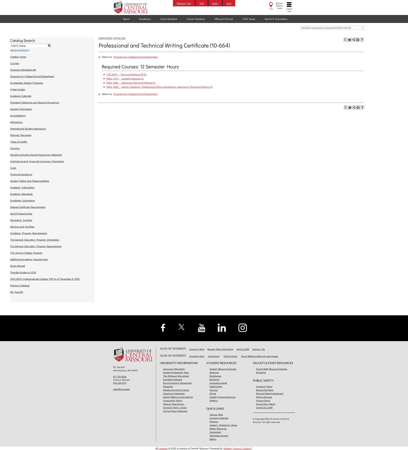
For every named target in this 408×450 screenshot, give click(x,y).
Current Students (196, 19)
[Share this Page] (353, 39)
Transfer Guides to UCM (23, 272)
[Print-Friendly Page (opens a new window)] (358, 39)
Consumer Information (174, 368)
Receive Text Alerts (264, 389)
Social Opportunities (21, 213)
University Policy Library (175, 407)
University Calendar (219, 418)
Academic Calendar (20, 96)
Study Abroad (17, 265)
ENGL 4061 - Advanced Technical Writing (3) (130, 82)
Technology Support (219, 435)
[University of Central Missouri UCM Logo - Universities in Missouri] (134, 7)
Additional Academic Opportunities (29, 259)
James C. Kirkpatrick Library (223, 425)
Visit (201, 3)
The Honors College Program (26, 252)
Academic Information (22, 187)
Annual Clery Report (265, 404)
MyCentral (214, 379)
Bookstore (214, 372)
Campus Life (258, 349)
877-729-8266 (120, 376)
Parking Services (264, 397)
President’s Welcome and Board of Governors (34, 102)
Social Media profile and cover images (259, 356)
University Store (196, 349)
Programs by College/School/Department (32, 76)
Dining (213, 393)
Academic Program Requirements (28, 233)
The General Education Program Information (34, 239)
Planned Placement (20, 135)
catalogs (163, 448)
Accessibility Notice (172, 400)
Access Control (263, 400)
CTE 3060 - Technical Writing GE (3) (126, 74)
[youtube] (201, 327)
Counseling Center (218, 382)
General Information (21, 109)
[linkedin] (222, 327)
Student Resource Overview (223, 368)
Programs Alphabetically (23, 69)
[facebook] (163, 327)
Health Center (216, 386)
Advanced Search (19, 50)
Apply (215, 3)
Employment (214, 356)
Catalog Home (18, 56)
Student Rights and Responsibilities (29, 181)
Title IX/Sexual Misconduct (176, 375)
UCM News (249, 19)
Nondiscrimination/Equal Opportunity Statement (36, 154)
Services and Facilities (22, 226)
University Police (264, 386)
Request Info (184, 3)
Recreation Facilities (21, 220)
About (126, 19)
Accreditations (18, 115)
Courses (14, 63)
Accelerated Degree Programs (26, 82)
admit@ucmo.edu (121, 389)
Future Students (168, 19)
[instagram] (242, 327)
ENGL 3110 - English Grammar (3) (125, 78)
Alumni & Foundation (276, 19)
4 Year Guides (17, 89)
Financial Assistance (21, 174)
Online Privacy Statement (175, 411)
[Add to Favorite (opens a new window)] (349, 39)
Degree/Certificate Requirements (27, 207)
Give (229, 3)
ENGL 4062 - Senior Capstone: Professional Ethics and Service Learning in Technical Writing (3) (159, 86)
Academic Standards (21, 194)
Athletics (214, 400)
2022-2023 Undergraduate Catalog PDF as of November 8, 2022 (45, 279)
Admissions (16, 122)
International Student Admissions (28, 128)
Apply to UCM (243, 349)
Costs (13, 167)
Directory (214, 421)
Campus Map (216, 414)
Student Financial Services (223, 397)
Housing (14, 148)
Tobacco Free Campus (173, 404)
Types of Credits (18, 141)
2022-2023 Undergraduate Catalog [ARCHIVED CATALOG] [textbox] (326, 27)
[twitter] (182, 326)
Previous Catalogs (20, 285)
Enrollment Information (22, 200)
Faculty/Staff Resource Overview (271, 368)
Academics (145, 19)
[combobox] (332, 28)
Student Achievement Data (176, 372)
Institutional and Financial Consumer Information (37, 161)
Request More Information (220, 349)
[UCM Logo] (134, 354)
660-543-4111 (119, 382)
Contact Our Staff (264, 407)
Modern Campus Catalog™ (238, 448)
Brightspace (215, 375)
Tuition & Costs (230, 356)
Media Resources (218, 428)
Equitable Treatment (172, 379)
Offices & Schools (223, 19)
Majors (213, 439)
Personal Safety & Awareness (269, 393)
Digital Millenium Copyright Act (178, 397)
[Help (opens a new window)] (362, 39)
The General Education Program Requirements (36, 246)
